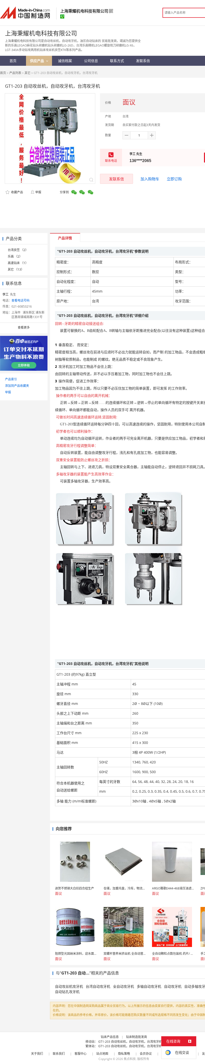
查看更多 (24, 327)
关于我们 (37, 1053)
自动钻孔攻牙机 (67, 991)
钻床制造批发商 (136, 1037)
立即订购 (174, 178)
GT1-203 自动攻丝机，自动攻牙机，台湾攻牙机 (130, 1041)
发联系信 (116, 178)
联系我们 (59, 1053)
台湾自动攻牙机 (98, 986)
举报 (38, 192)
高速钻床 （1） (18, 263)
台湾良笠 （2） (18, 250)
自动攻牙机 (173, 986)
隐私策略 (124, 1053)
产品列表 (15, 73)
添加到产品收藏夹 (17, 386)
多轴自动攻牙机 (149, 986)
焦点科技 (130, 1059)
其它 (27, 73)
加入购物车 (149, 178)
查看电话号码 (21, 300)
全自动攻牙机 (123, 986)
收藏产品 (16, 192)
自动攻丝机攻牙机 (69, 986)
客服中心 (80, 1053)
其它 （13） (16, 269)
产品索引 (11, 379)
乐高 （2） (15, 256)
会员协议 (146, 1053)
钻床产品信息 (110, 1037)
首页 (3, 73)
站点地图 (102, 1053)
